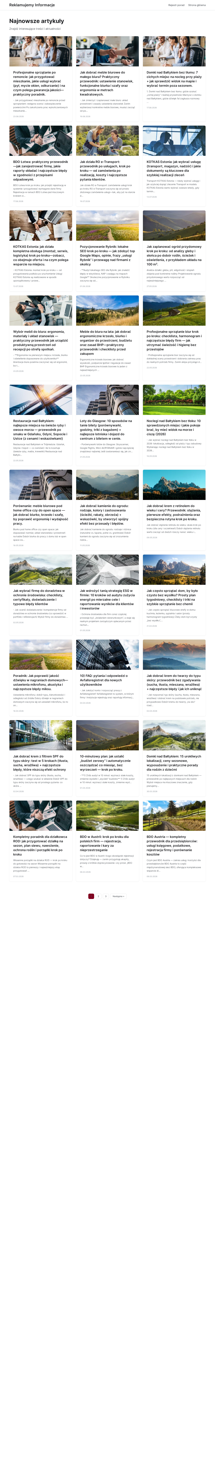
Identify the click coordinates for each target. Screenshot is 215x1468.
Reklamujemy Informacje (32, 5)
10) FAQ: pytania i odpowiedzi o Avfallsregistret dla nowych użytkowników (104, 680)
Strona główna (197, 5)
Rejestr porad (176, 5)
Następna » (118, 896)
